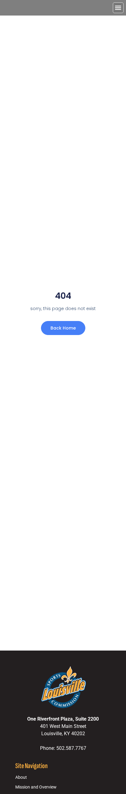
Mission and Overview (36, 787)
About (21, 777)
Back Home (63, 328)
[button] (118, 7)
